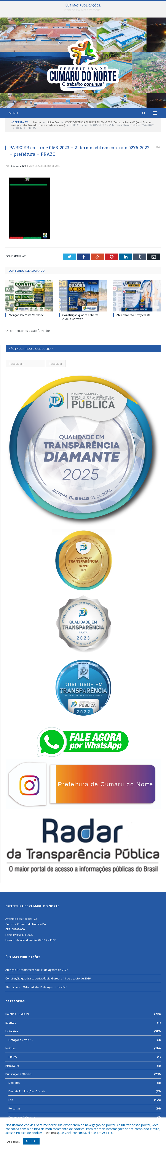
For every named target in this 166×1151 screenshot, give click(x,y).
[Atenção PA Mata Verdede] (29, 295)
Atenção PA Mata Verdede (26, 315)
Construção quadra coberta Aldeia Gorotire (82, 10)
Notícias (10, 1048)
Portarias (14, 1108)
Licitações (11, 1031)
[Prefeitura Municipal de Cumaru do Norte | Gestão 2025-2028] (83, 63)
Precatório (12, 1066)
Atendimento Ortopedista (133, 315)
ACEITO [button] (31, 1141)
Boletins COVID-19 (17, 1014)
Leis (11, 1100)
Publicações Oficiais (18, 1074)
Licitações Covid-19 (20, 1040)
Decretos (14, 1083)
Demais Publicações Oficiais (26, 1091)
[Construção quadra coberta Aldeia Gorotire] (83, 295)
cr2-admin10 (19, 165)
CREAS (12, 1057)
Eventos (10, 1022)
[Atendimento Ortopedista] (137, 295)
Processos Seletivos (21, 1117)
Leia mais (51, 1133)
